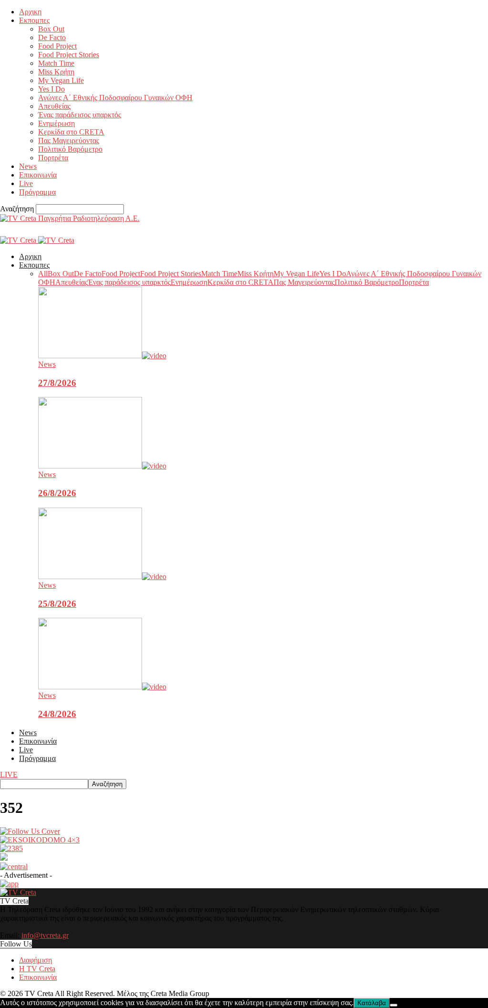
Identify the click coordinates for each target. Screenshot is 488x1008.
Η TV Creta (37, 969)
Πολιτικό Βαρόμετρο (70, 149)
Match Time (56, 63)
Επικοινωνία (38, 175)
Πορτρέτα (53, 158)
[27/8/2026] (102, 356)
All (43, 274)
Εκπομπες (34, 20)
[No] (393, 1005)
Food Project (57, 46)
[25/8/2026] (102, 576)
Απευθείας (54, 106)
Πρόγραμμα (37, 192)
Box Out (51, 29)
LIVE (9, 774)
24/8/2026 (57, 714)
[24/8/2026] (102, 687)
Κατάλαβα (371, 1003)
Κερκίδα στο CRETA (71, 132)
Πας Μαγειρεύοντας (68, 140)
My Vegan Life (61, 80)
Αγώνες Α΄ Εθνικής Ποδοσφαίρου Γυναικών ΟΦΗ (115, 98)
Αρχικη (30, 12)
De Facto (52, 37)
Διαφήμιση (35, 960)
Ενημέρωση (56, 123)
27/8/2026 (57, 383)
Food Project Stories (68, 55)
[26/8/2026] (102, 466)
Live (26, 183)
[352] (30, 831)
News (28, 166)
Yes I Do (51, 89)
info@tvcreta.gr (45, 935)
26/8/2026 (57, 493)
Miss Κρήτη (56, 72)
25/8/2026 (57, 604)
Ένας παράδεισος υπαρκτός (79, 115)
